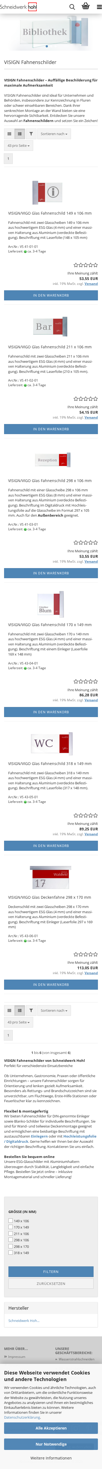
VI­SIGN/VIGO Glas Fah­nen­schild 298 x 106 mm (50, 480)
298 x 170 (21, 1246)
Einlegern (40, 1136)
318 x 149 (21, 1252)
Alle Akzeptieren (51, 1428)
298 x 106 (21, 1240)
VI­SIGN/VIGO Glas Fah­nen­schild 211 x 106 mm (50, 346)
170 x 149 (21, 1227)
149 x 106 (21, 1220)
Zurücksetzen (51, 1283)
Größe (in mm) (22, 1211)
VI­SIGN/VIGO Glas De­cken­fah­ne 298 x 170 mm (49, 897)
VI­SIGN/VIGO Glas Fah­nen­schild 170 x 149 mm (50, 624)
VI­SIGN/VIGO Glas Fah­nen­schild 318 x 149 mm (50, 763)
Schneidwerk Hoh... (23, 1320)
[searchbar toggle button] (72, 7)
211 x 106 (21, 1233)
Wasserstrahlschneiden (76, 1359)
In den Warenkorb (51, 295)
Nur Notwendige (51, 1444)
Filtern (51, 1271)
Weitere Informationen (51, 1458)
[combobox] (54, 134)
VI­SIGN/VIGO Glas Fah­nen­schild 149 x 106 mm (50, 213)
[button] (47, 46)
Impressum (16, 1356)
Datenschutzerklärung (22, 1417)
